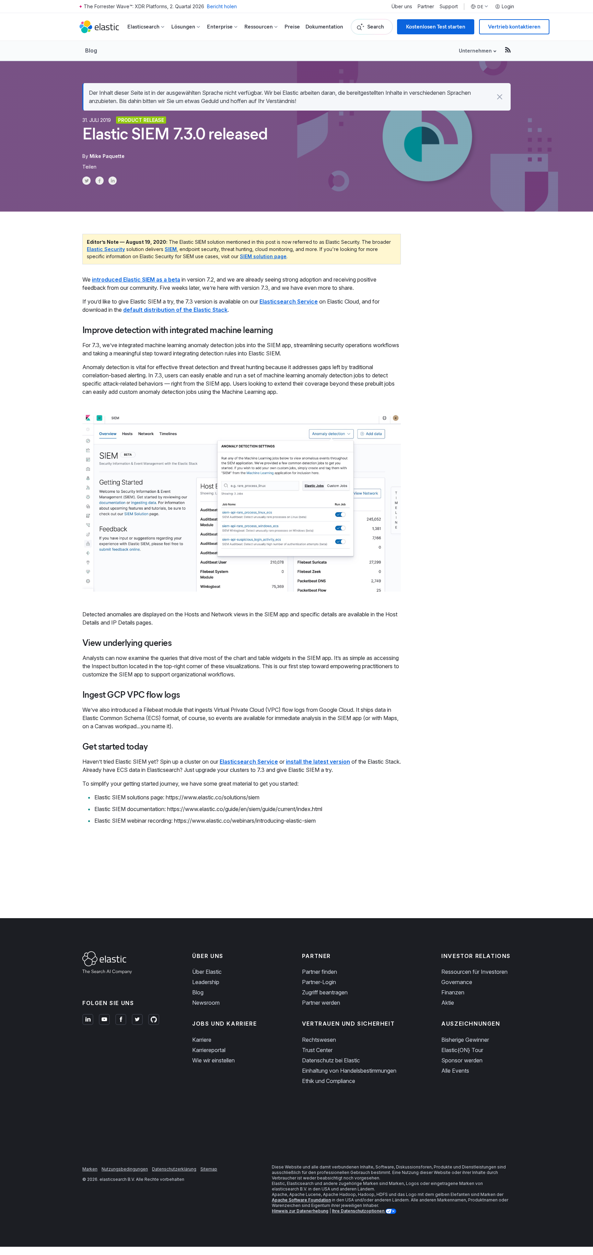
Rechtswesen (319, 1039)
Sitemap (208, 1169)
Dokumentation (324, 26)
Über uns (402, 6)
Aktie (447, 1002)
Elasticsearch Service (288, 301)
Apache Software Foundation (301, 1199)
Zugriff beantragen (325, 992)
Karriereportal (208, 1050)
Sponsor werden (461, 1060)
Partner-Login (319, 982)
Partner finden (319, 971)
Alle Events (455, 1070)
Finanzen (452, 992)
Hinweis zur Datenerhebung (300, 1210)
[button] (499, 96)
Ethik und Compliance (328, 1080)
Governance (456, 982)
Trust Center (317, 1050)
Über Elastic (207, 971)
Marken (89, 1169)
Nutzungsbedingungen (125, 1169)
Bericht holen (222, 6)
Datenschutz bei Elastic (331, 1060)
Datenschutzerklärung (174, 1169)
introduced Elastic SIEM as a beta (136, 279)
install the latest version (318, 761)
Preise (292, 26)
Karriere (201, 1039)
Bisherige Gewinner (465, 1039)
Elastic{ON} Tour (462, 1050)
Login (508, 6)
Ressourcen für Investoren (474, 971)
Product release (141, 120)
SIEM (171, 249)
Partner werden (321, 1002)
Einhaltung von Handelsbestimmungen (349, 1070)
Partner (426, 6)
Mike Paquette (107, 156)
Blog (91, 50)
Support (449, 6)
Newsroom (206, 1002)
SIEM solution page (263, 256)
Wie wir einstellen (213, 1060)
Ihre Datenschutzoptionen (358, 1210)
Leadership (205, 982)
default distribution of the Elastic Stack (175, 309)
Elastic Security (106, 249)
